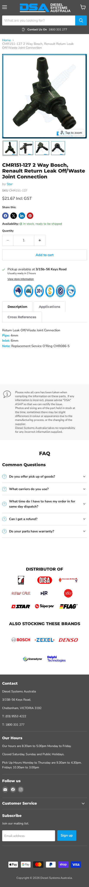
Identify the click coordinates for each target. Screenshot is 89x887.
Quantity (8, 231)
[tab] (17, 306)
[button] (10, 148)
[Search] (81, 20)
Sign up (67, 835)
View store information (21, 279)
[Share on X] (13, 215)
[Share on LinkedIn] (22, 215)
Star (10, 184)
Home (6, 40)
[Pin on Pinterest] (30, 215)
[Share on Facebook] (5, 215)
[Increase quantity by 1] (39, 240)
